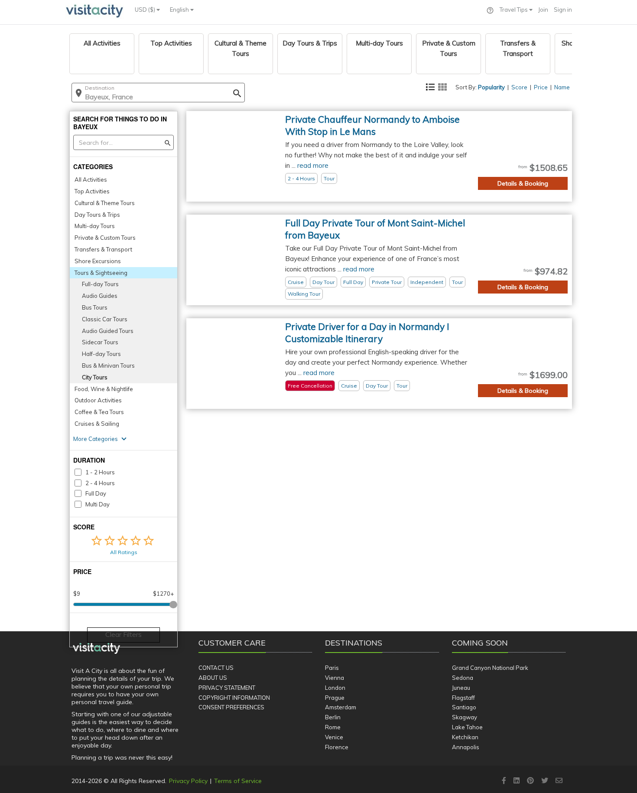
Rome (333, 727)
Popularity (491, 87)
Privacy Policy (188, 781)
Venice (334, 737)
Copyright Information (234, 697)
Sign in (563, 9)
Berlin (333, 717)
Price (541, 87)
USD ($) (145, 9)
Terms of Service (238, 781)
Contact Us (216, 667)
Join (543, 9)
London (335, 687)
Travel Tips (514, 9)
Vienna (334, 677)
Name (562, 87)
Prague (334, 697)
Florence (336, 747)
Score (519, 87)
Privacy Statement (226, 687)
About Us (212, 677)
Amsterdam (340, 707)
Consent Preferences (231, 707)
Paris (332, 667)
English (180, 9)
